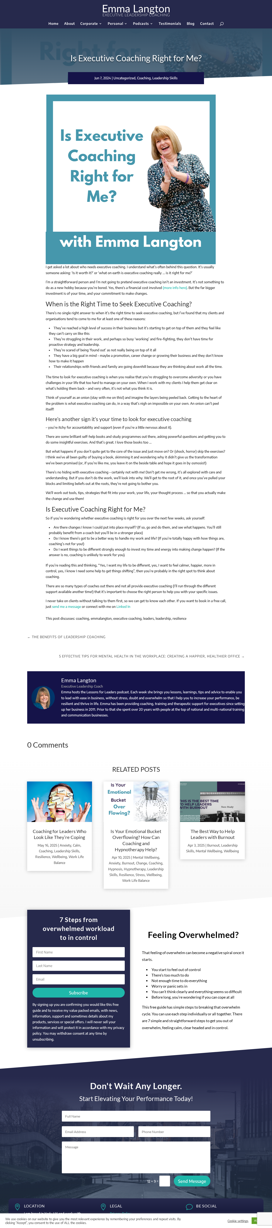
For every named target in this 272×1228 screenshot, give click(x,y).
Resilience (42, 857)
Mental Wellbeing (146, 857)
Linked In (123, 606)
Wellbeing (59, 857)
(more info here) (175, 288)
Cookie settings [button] (238, 1221)
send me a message (66, 606)
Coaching (144, 78)
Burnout (128, 863)
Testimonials (170, 24)
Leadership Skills (164, 78)
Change (141, 863)
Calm (76, 845)
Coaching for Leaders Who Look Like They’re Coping (59, 834)
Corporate (89, 24)
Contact (207, 24)
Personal (115, 24)
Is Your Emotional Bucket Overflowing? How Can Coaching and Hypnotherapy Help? (135, 840)
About (69, 24)
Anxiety (65, 845)
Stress (140, 875)
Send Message (192, 1181)
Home (53, 24)
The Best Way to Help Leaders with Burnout (213, 834)
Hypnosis (115, 869)
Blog (191, 24)
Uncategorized (124, 78)
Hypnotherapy (135, 869)
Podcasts (141, 24)
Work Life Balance (136, 880)
